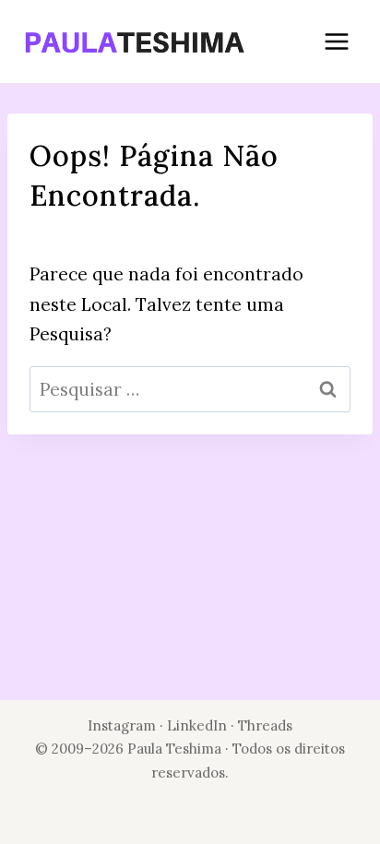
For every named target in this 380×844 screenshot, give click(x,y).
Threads (265, 725)
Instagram (122, 725)
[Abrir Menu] (336, 41)
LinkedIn (199, 725)
